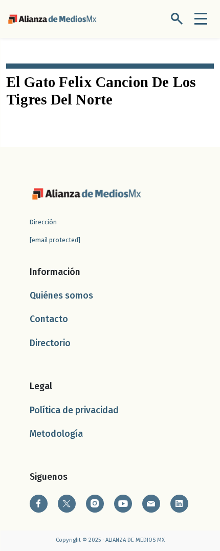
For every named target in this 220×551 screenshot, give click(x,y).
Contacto (49, 319)
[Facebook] (39, 504)
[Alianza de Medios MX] (52, 18)
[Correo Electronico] (151, 504)
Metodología (56, 434)
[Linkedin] (179, 504)
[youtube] (123, 504)
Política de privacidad (74, 410)
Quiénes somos (61, 295)
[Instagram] (95, 504)
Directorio (50, 343)
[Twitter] (67, 504)
